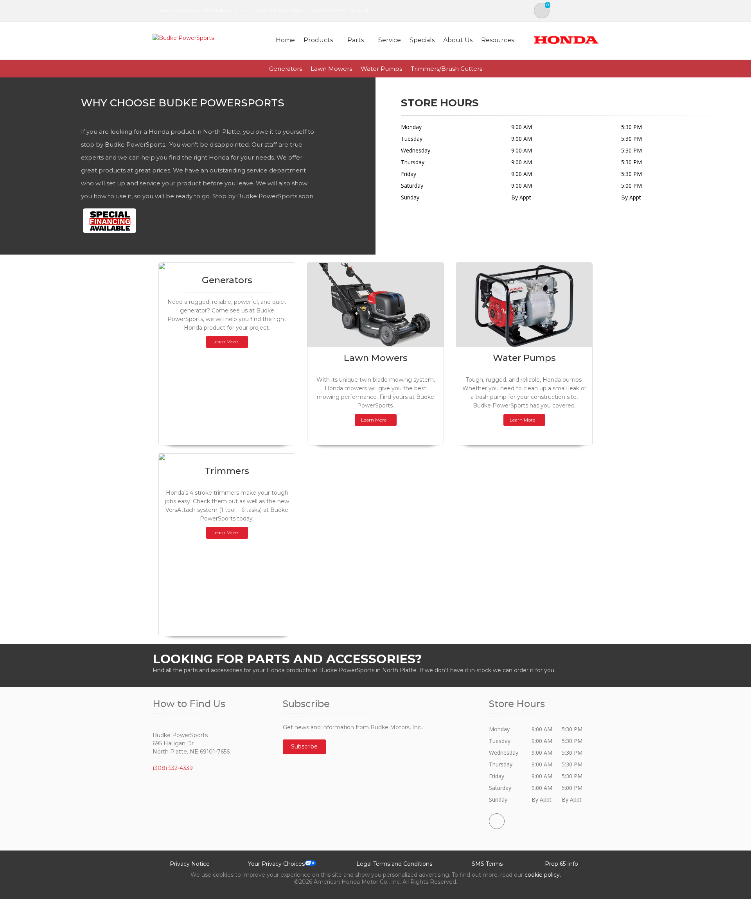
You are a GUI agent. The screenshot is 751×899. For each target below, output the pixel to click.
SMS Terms (487, 863)
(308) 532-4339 (329, 10)
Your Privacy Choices (276, 863)
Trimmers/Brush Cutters (446, 68)
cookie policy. (543, 874)
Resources (497, 40)
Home (285, 40)
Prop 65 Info (561, 863)
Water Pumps (381, 68)
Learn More (225, 342)
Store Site (360, 10)
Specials (422, 40)
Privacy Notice (190, 863)
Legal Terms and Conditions (394, 863)
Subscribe (304, 746)
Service (389, 40)
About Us (458, 40)
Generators (285, 68)
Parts (355, 40)
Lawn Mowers (331, 68)
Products (318, 40)
